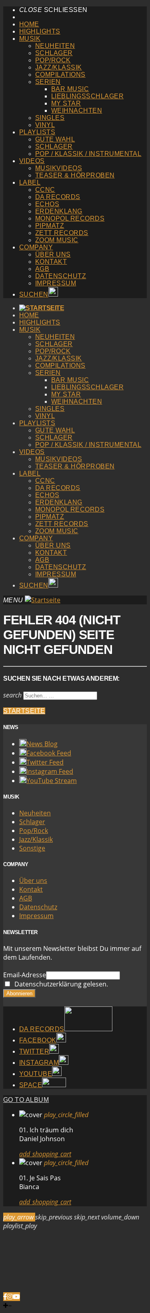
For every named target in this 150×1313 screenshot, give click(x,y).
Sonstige (32, 848)
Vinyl (45, 125)
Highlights (39, 31)
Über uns (53, 254)
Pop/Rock (53, 60)
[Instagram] (10, 1296)
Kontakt (51, 261)
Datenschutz (60, 276)
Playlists (37, 132)
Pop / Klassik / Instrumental (88, 153)
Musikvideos (58, 168)
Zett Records (61, 232)
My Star (66, 103)
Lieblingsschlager (87, 96)
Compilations (60, 74)
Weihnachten (76, 110)
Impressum (55, 283)
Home (29, 24)
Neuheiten (55, 45)
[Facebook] (5, 1296)
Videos (32, 160)
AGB (42, 268)
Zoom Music (56, 240)
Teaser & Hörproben (75, 175)
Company (36, 247)
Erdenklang (58, 211)
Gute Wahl (55, 139)
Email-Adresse (24, 974)
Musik (29, 38)
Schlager (54, 53)
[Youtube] (16, 1296)
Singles (49, 117)
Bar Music (70, 89)
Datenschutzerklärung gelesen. (59, 984)
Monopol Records (69, 218)
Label (29, 182)
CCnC (45, 189)
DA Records (57, 196)
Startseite (24, 710)
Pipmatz (49, 225)
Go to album (26, 1099)
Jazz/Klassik (58, 67)
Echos (47, 204)
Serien (48, 81)
